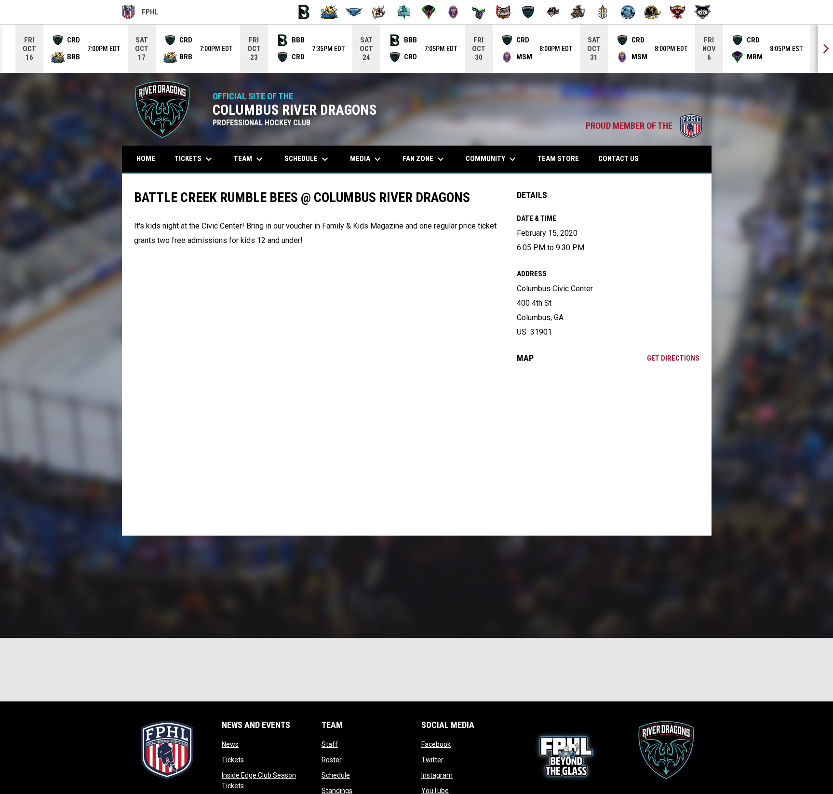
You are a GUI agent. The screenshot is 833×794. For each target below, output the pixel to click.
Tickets (233, 760)
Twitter (432, 760)
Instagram (437, 775)
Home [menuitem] (145, 158)
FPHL (140, 13)
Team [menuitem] (249, 159)
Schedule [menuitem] (307, 159)
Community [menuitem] (492, 159)
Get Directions (673, 358)
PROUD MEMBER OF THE (644, 126)
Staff (330, 744)
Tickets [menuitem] (195, 159)
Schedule (336, 775)
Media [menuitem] (366, 159)
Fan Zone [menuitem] (424, 159)
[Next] (825, 49)
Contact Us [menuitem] (618, 158)
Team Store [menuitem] (561, 158)
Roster (332, 760)
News (230, 744)
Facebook (436, 744)
